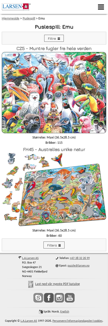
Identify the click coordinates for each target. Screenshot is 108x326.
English (64, 311)
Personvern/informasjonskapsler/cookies (77, 321)
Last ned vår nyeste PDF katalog (57, 284)
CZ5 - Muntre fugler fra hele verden (54, 48)
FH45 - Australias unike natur (54, 149)
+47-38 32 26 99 (80, 258)
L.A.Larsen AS (30, 258)
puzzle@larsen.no (78, 265)
